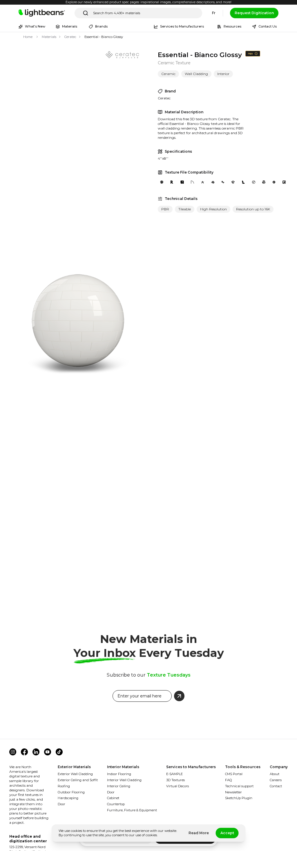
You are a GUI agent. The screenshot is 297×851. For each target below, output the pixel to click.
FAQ (228, 780)
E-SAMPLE (174, 774)
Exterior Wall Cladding (75, 774)
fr (213, 13)
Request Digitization (254, 13)
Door (61, 804)
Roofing (64, 786)
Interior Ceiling (118, 786)
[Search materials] (85, 13)
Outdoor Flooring (71, 792)
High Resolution (213, 209)
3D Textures (175, 780)
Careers (276, 780)
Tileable (184, 209)
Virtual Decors (177, 786)
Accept (227, 833)
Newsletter (233, 792)
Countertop (116, 804)
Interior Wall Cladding (124, 780)
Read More (199, 833)
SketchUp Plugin (238, 798)
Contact (276, 786)
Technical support (239, 786)
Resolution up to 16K (253, 209)
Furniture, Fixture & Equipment (132, 810)
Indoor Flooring (119, 774)
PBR (165, 209)
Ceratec (70, 37)
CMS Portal (233, 774)
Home (27, 37)
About (274, 774)
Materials (49, 37)
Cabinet (113, 798)
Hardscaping (68, 798)
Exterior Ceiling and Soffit (78, 780)
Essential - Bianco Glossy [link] (103, 37)
